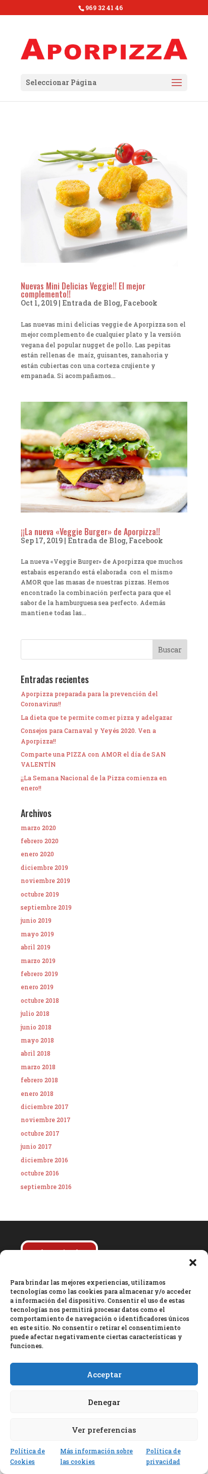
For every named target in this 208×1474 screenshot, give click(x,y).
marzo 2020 (38, 828)
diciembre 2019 (44, 867)
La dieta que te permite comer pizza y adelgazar (96, 717)
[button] (193, 1263)
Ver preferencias (104, 1430)
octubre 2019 (40, 894)
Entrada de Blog (91, 303)
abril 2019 (35, 947)
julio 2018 (35, 1013)
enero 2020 (37, 854)
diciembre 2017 (45, 1106)
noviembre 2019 (45, 880)
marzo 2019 (38, 960)
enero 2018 (37, 1093)
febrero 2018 (39, 1080)
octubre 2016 (40, 1173)
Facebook (140, 303)
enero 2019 (37, 987)
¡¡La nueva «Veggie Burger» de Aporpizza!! (90, 532)
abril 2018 (35, 1053)
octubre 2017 (40, 1133)
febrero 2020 (40, 841)
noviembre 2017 (46, 1120)
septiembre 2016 (46, 1187)
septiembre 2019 (46, 907)
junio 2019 (36, 920)
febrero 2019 (39, 974)
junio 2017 (36, 1146)
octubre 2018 (40, 1000)
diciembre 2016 (44, 1160)
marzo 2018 (38, 1067)
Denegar (104, 1402)
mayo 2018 (37, 1040)
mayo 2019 (37, 934)
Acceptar (104, 1374)
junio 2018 (36, 1027)
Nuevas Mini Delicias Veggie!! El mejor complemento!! (83, 290)
